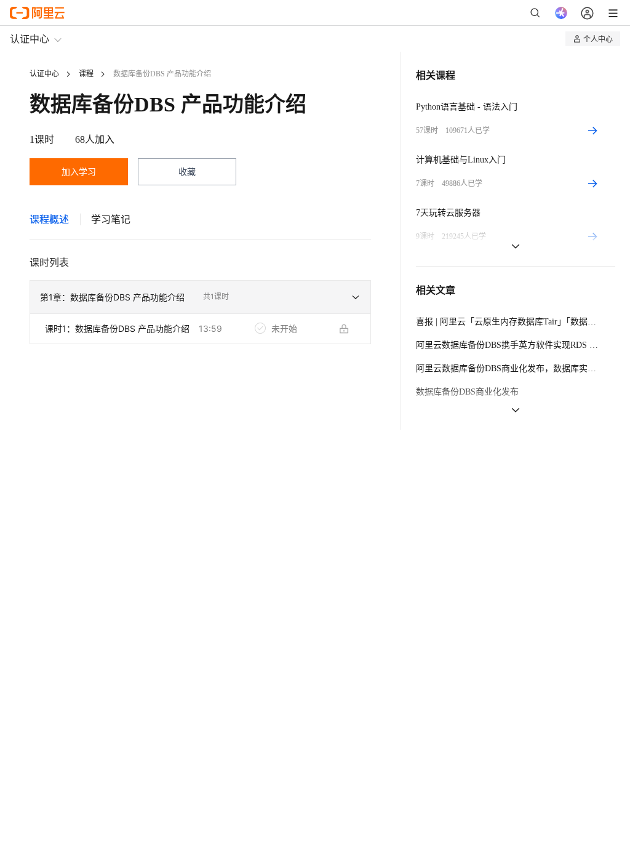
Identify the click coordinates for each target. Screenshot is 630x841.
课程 (86, 74)
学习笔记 (110, 219)
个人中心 (598, 38)
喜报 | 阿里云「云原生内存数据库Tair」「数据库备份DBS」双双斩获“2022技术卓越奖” (508, 321)
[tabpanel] (200, 315)
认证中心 (29, 38)
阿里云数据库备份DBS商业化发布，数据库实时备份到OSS (508, 368)
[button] (200, 297)
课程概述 (49, 219)
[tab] (49, 219)
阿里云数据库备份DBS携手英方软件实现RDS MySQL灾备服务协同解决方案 (508, 345)
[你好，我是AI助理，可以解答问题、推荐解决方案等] (561, 13)
